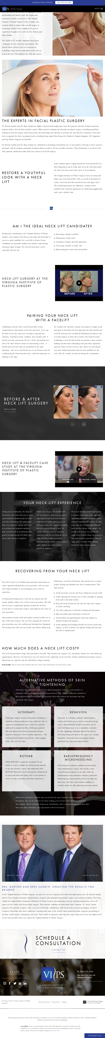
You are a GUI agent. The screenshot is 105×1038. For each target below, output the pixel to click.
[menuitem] (4, 983)
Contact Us (58, 950)
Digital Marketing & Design (95, 1002)
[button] (102, 9)
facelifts (5, 914)
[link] (15, 973)
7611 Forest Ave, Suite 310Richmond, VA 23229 (86, 976)
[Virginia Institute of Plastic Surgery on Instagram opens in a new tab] (4, 983)
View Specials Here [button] (64, 3)
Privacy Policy (56, 1002)
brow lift (73, 337)
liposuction (48, 1020)
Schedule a (58, 940)
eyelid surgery (61, 337)
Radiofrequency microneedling (69, 779)
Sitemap (64, 1002)
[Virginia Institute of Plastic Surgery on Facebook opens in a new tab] (9, 983)
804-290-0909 (55, 1031)
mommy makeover (91, 1018)
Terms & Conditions (44, 1002)
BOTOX (14, 762)
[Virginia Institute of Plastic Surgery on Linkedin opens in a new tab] (25, 983)
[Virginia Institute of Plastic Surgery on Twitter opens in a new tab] (15, 983)
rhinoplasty (25, 914)
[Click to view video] (79, 283)
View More (10, 409)
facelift (15, 327)
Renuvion (61, 718)
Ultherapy (9, 718)
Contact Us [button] (94, 1035)
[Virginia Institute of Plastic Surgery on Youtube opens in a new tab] (20, 983)
